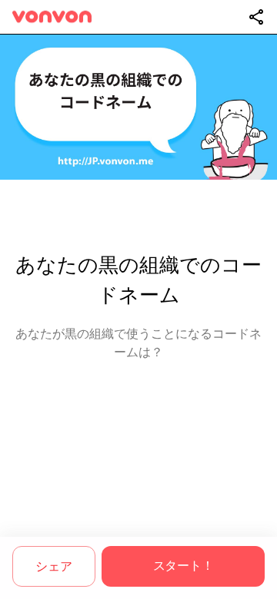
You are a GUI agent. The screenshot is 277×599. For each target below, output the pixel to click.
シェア (53, 566)
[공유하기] (256, 17)
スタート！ (183, 565)
